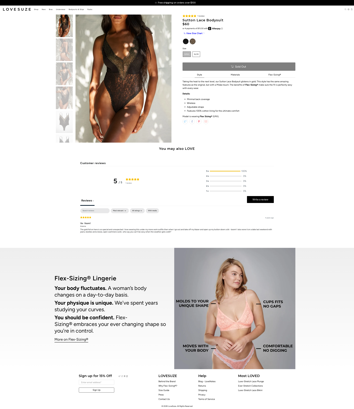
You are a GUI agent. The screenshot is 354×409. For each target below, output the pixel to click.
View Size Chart (194, 33)
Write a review (260, 199)
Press (161, 394)
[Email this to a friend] (206, 121)
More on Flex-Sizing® (71, 339)
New (44, 9)
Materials (235, 74)
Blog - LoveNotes (206, 381)
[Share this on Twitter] (185, 121)
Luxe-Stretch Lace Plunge (251, 381)
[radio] (186, 41)
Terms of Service (206, 399)
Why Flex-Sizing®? (167, 385)
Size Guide (163, 390)
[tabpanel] (177, 226)
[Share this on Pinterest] (199, 121)
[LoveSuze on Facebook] (122, 376)
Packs (89, 9)
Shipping (202, 390)
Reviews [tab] (87, 200)
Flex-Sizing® (274, 74)
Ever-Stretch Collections (250, 385)
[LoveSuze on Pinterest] (124, 376)
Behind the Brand (166, 381)
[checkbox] (152, 210)
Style (199, 74)
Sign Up (96, 390)
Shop (36, 9)
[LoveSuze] (17, 9)
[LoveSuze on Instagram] (127, 376)
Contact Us (164, 399)
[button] (226, 171)
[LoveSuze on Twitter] (119, 376)
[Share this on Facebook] (192, 121)
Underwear (60, 9)
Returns (202, 385)
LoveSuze (172, 406)
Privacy (201, 394)
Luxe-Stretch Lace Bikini (250, 390)
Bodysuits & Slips (76, 9)
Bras (51, 9)
